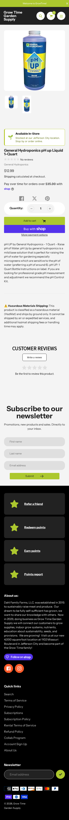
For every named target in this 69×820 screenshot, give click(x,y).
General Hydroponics (16, 164)
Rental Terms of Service (20, 725)
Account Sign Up (15, 744)
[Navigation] (61, 16)
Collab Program (15, 738)
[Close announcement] (67, 3)
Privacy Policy (13, 706)
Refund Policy (13, 731)
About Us (10, 750)
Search (9, 694)
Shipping (9, 176)
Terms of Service (15, 700)
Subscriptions (13, 713)
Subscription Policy (17, 719)
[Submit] (60, 774)
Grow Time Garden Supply (13, 16)
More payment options (34, 234)
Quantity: (16, 208)
